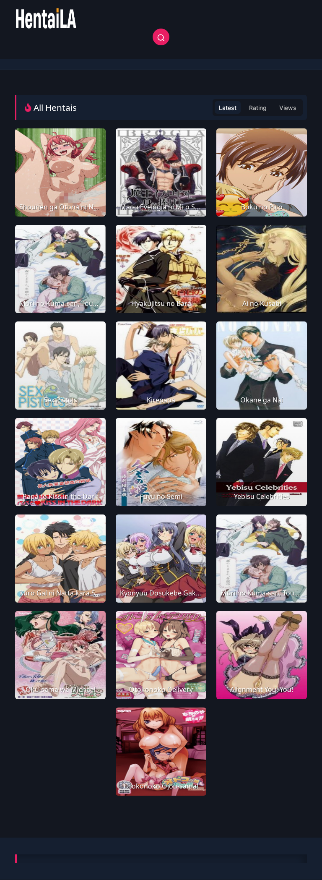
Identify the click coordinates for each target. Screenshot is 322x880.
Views (287, 107)
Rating (258, 107)
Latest (227, 107)
